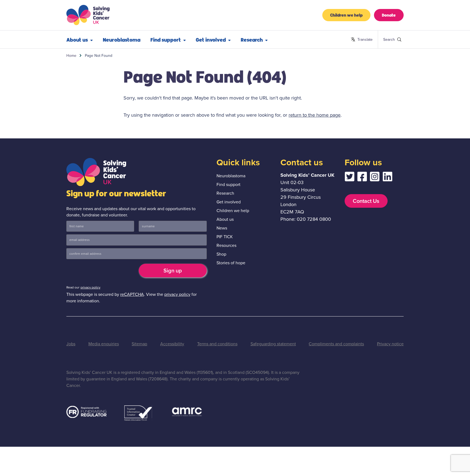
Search (385, 39)
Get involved (211, 39)
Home (71, 55)
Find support (165, 39)
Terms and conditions (217, 344)
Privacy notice (390, 344)
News (222, 228)
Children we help (346, 14)
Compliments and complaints (336, 344)
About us (77, 39)
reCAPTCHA (132, 294)
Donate (389, 14)
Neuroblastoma (121, 39)
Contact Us (366, 201)
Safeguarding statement (273, 344)
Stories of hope (231, 263)
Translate (362, 40)
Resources (226, 245)
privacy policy (90, 287)
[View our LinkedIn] (387, 178)
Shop (221, 254)
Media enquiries (103, 344)
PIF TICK (225, 237)
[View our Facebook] (362, 178)
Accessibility (172, 344)
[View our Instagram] (375, 178)
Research (252, 39)
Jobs (70, 344)
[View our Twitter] (349, 178)
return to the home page (315, 115)
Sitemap (139, 344)
